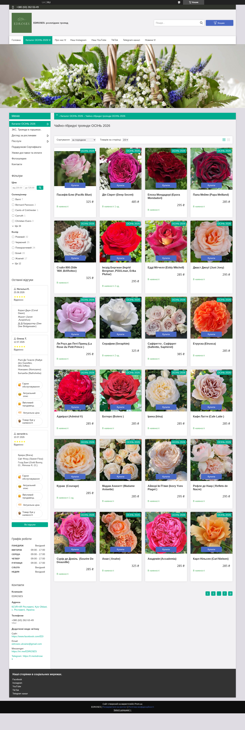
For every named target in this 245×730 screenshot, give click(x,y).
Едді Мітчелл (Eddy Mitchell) (166, 267)
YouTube (16, 686)
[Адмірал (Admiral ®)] (75, 390)
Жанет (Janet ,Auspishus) (25, 318)
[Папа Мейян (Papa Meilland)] (211, 169)
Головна (16, 40)
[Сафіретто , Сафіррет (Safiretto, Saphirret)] (166, 318)
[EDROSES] (22, 22)
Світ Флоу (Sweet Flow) (30, 458)
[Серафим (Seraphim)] (121, 318)
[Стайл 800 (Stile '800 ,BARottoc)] (75, 241)
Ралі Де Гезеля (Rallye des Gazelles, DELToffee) (30, 363)
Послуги (16, 141)
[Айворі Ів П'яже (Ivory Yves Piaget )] (166, 460)
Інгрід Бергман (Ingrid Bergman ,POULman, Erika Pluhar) (119, 271)
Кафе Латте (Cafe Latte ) (208, 416)
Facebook (17, 679)
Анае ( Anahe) (111, 558)
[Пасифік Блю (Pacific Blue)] (75, 169)
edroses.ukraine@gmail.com (27, 644)
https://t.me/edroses (27, 657)
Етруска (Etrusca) (204, 343)
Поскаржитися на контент (114, 707)
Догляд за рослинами (24, 135)
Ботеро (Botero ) (113, 416)
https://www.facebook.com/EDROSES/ (32, 636)
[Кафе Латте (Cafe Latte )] (211, 390)
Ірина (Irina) (155, 416)
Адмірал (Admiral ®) (70, 416)
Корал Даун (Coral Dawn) (28, 312)
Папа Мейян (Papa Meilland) (211, 194)
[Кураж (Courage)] (75, 460)
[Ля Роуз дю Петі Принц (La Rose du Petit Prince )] (75, 318)
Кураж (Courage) (68, 486)
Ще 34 (18, 226)
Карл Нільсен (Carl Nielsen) (210, 558)
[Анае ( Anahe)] (121, 533)
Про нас (59, 40)
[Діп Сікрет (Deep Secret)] (121, 169)
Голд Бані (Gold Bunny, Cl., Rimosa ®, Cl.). (30, 464)
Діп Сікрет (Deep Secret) (117, 194)
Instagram (17, 683)
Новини (149, 40)
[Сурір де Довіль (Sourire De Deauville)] (75, 533)
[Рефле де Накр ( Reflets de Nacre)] (211, 460)
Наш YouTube (99, 40)
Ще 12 (18, 263)
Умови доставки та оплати (27, 152)
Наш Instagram (78, 40)
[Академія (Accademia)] (166, 533)
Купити (75, 185)
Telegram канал (20, 693)
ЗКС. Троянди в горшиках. (26, 129)
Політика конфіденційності (141, 707)
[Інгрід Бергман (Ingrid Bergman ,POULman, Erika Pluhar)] (121, 241)
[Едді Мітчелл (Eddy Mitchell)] (166, 241)
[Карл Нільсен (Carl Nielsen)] (211, 533)
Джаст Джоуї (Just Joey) (208, 267)
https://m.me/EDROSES (24, 651)
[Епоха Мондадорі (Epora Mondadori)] (166, 169)
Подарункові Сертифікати (26, 146)
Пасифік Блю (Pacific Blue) (74, 194)
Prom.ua (138, 704)
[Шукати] (201, 23)
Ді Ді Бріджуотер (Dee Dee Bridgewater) (30, 325)
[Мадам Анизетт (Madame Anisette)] (121, 460)
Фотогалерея (19, 158)
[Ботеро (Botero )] (121, 390)
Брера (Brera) (25, 455)
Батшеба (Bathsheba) (29, 373)
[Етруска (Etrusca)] (211, 318)
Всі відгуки (30, 524)
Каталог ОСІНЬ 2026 (37, 40)
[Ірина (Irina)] (166, 390)
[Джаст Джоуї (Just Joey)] (211, 241)
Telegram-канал (131, 40)
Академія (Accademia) (162, 558)
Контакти (17, 164)
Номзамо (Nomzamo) (29, 369)
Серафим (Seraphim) (115, 343)
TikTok (114, 40)
